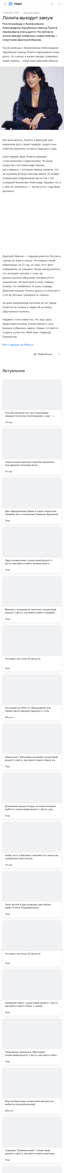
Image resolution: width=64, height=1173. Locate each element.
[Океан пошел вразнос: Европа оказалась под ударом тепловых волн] (32, 452)
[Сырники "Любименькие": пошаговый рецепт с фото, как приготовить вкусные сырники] (32, 1140)
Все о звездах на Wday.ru (17, 344)
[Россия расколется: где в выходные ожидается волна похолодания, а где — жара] (32, 402)
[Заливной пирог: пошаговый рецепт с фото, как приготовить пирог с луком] (32, 992)
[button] (32, 98)
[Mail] (10, 4)
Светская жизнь (31, 12)
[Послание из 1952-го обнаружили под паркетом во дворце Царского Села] (32, 697)
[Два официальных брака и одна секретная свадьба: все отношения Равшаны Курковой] (32, 501)
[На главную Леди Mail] (17, 4)
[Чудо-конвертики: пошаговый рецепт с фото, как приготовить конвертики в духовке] (32, 550)
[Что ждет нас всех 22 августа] (32, 943)
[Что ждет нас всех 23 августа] (32, 648)
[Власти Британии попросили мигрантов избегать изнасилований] (32, 1091)
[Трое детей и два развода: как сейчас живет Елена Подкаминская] (32, 894)
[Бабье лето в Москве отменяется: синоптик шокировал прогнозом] (32, 845)
